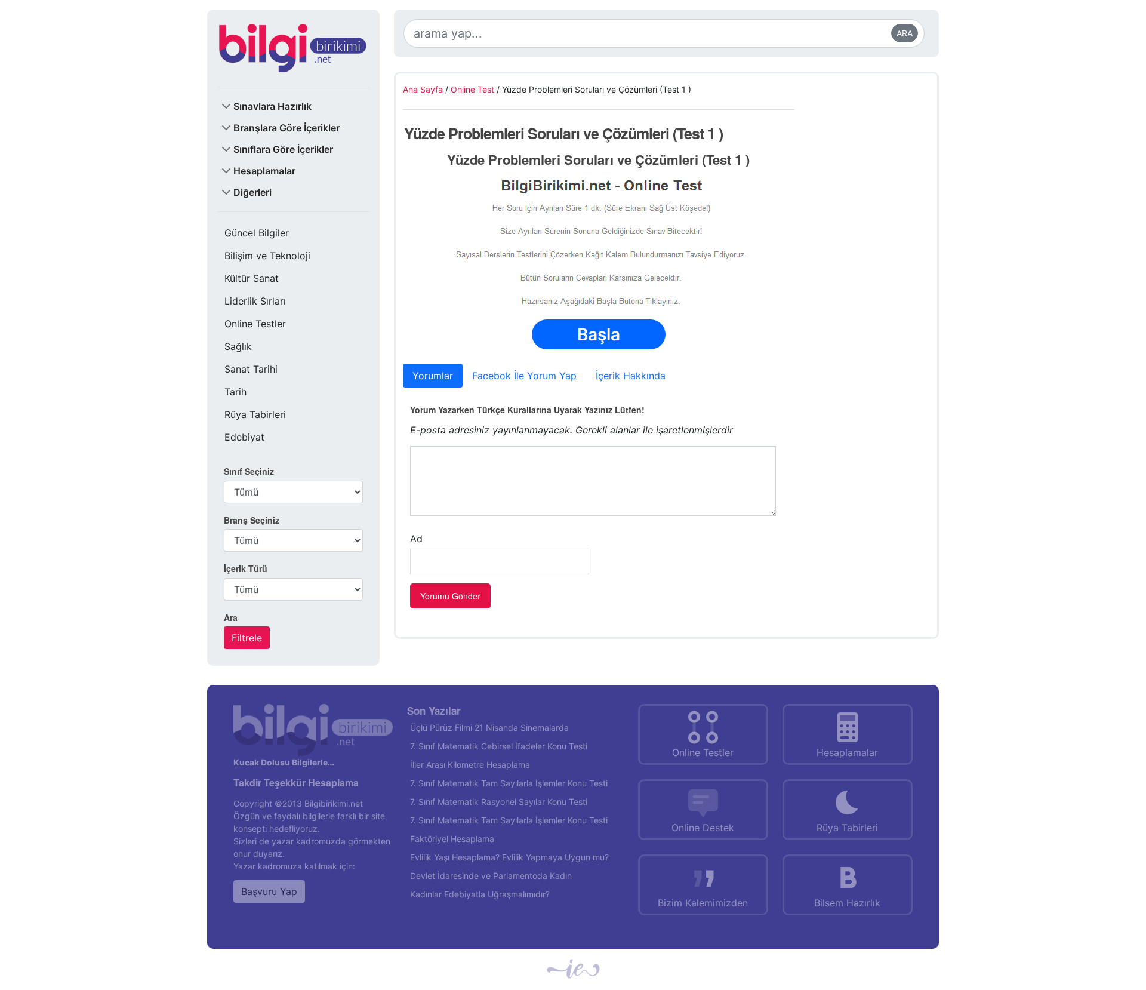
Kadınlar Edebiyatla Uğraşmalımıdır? (480, 894)
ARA (905, 33)
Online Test (472, 89)
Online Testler (255, 324)
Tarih (235, 392)
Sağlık (238, 346)
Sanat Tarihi (251, 369)
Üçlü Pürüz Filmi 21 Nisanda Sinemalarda (489, 727)
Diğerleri (252, 192)
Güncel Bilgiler (256, 233)
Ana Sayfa (423, 89)
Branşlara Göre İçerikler (286, 128)
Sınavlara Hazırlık (272, 106)
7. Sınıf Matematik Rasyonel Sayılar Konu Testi (498, 802)
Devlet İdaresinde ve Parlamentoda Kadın (491, 876)
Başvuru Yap (269, 891)
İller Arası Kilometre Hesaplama (470, 765)
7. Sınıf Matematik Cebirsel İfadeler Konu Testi (498, 746)
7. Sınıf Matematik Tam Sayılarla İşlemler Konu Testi (509, 783)
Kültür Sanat (251, 278)
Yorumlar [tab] (432, 376)
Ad (416, 539)
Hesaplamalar (264, 171)
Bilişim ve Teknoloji (267, 256)
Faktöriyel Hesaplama (452, 839)
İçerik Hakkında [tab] (631, 376)
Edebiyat (244, 437)
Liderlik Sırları (255, 301)
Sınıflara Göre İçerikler (283, 149)
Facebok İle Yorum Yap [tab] (524, 376)
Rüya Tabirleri (255, 414)
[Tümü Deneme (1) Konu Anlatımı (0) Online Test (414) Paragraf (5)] (293, 589)
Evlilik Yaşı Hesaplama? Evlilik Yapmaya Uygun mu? (509, 857)
